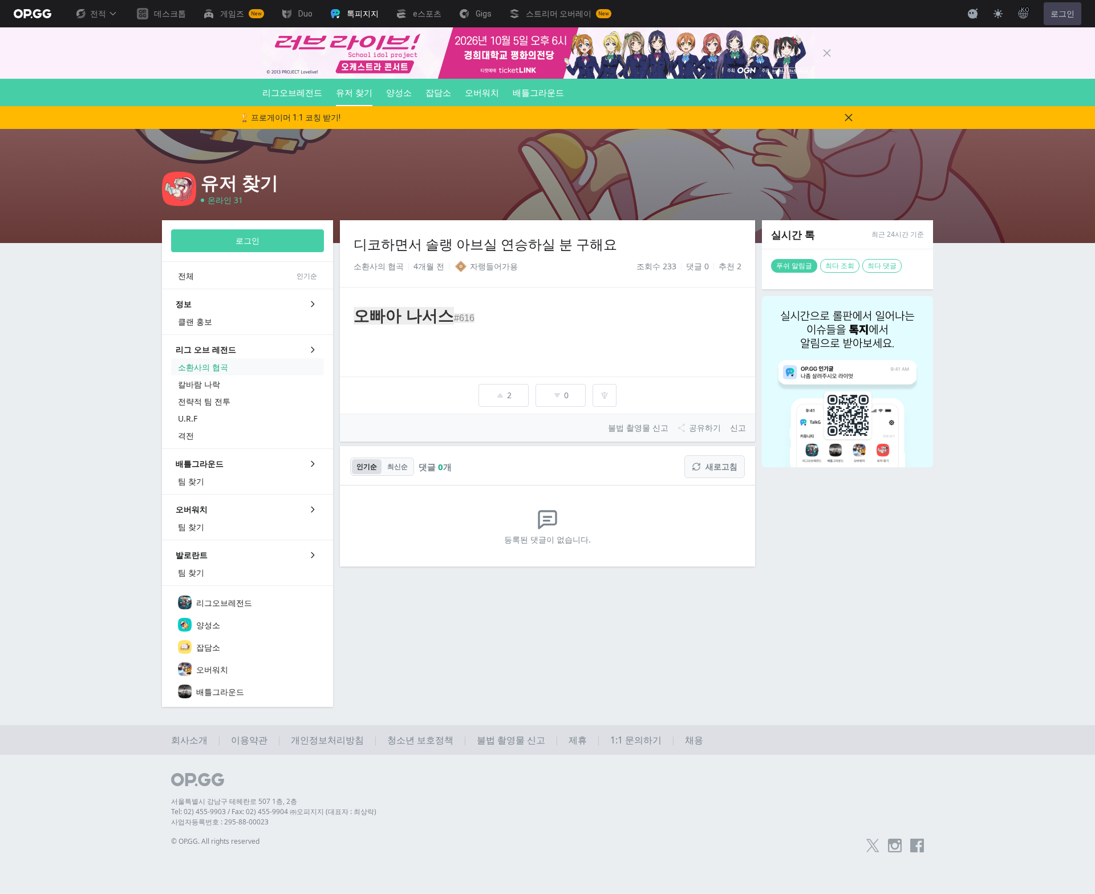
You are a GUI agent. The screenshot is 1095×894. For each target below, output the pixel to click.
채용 (694, 740)
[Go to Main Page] (32, 13)
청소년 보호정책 (420, 740)
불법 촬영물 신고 (511, 740)
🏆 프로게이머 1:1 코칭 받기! (290, 117)
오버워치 (482, 92)
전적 (98, 13)
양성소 (399, 92)
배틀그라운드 (538, 92)
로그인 (1062, 13)
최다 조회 (839, 265)
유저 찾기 (354, 92)
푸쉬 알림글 (794, 265)
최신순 (397, 466)
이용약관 (249, 740)
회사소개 (189, 740)
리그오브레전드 (292, 92)
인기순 (366, 466)
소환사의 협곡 (379, 266)
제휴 (578, 740)
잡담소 (438, 92)
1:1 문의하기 (636, 740)
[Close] (827, 53)
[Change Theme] (998, 13)
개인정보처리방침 (327, 740)
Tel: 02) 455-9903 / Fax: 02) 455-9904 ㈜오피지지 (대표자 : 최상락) (273, 811)
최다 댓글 (882, 265)
